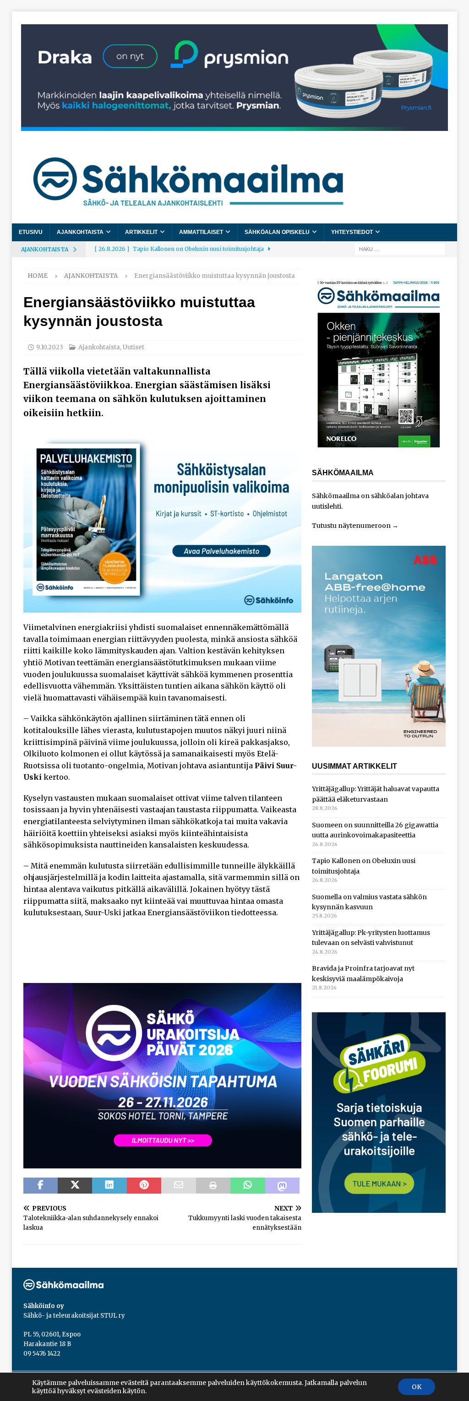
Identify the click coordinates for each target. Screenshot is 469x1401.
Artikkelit (141, 232)
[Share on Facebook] (40, 1186)
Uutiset (133, 347)
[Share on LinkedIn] (109, 1186)
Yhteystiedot (352, 232)
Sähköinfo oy (43, 1306)
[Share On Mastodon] (282, 1186)
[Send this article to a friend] (178, 1186)
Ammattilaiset (201, 232)
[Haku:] (400, 248)
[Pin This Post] (144, 1186)
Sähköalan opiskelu (277, 232)
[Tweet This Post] (75, 1186)
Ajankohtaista (80, 232)
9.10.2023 (49, 347)
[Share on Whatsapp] (247, 1186)
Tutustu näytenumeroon (351, 525)
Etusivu (31, 232)
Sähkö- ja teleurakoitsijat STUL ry (74, 1316)
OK (416, 1387)
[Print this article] (213, 1186)
